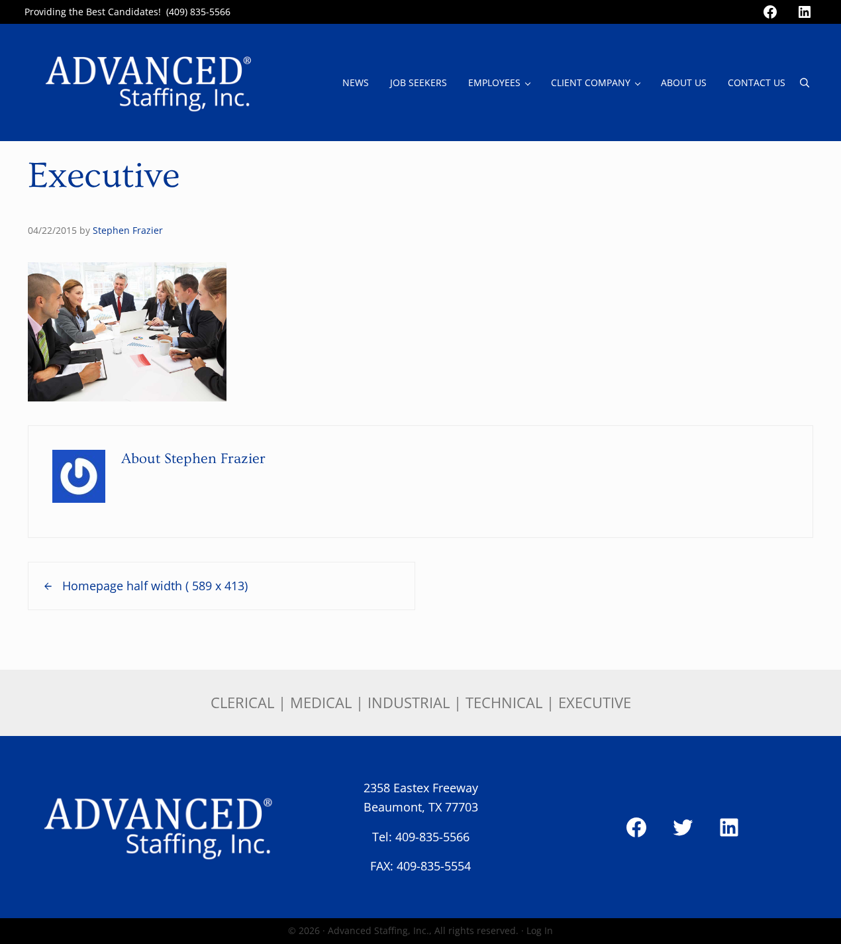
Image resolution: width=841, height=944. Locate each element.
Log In (539, 930)
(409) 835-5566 (198, 11)
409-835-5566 (432, 837)
